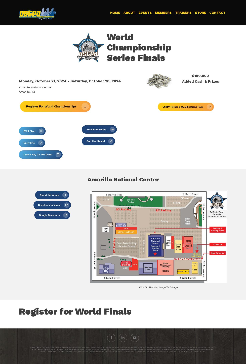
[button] (55, 106)
